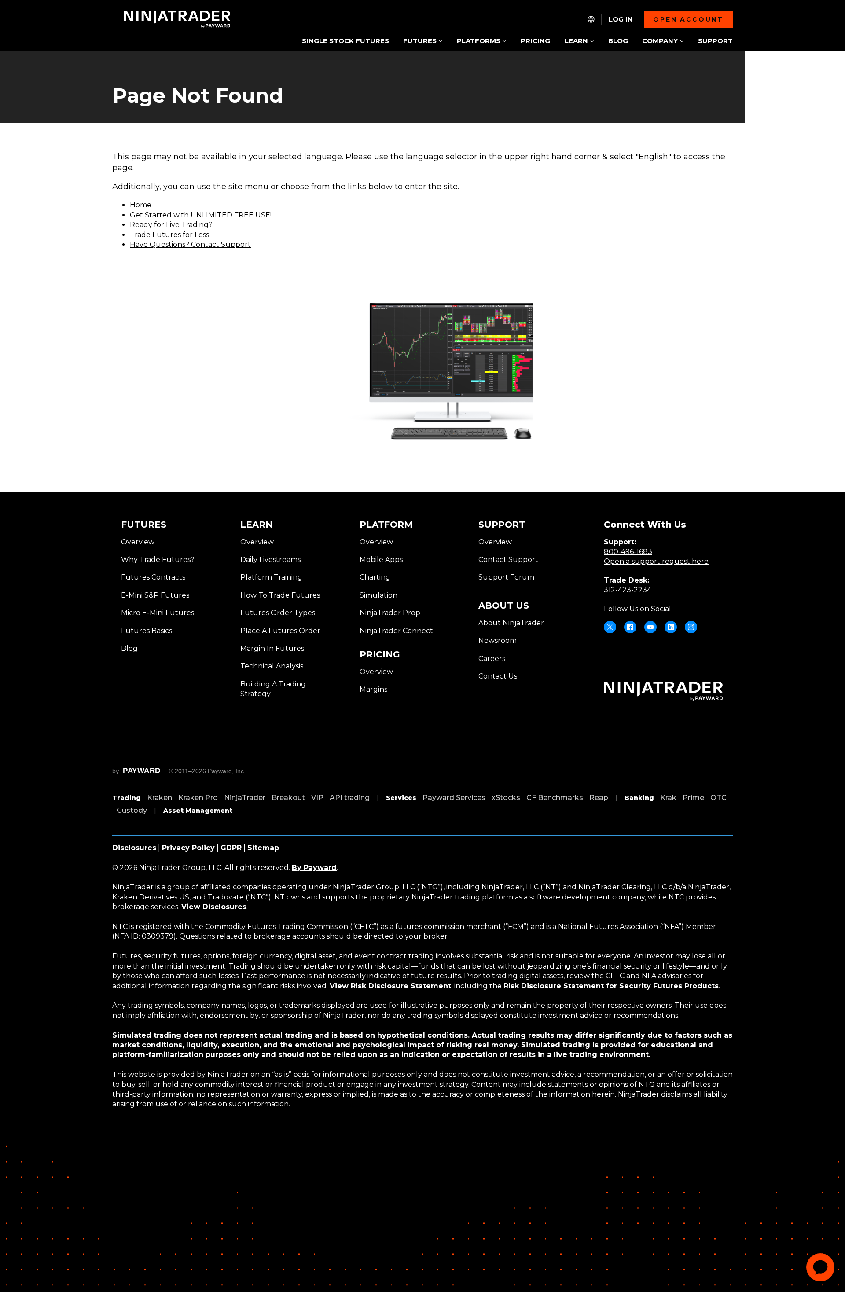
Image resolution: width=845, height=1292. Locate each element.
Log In (621, 19)
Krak (668, 797)
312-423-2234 (627, 590)
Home (140, 205)
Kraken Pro (198, 797)
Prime (693, 797)
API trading (350, 797)
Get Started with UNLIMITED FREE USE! (201, 215)
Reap (598, 797)
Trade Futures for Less (169, 235)
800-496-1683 (628, 551)
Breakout (288, 797)
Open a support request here (656, 561)
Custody (132, 810)
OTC (718, 797)
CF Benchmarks (554, 797)
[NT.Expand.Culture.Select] (591, 19)
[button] (422, 41)
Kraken (159, 797)
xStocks (506, 797)
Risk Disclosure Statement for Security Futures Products (611, 986)
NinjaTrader (244, 797)
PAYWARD (142, 771)
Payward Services (453, 797)
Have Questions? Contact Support (190, 244)
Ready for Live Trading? (171, 224)
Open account (688, 19)
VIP (317, 797)
